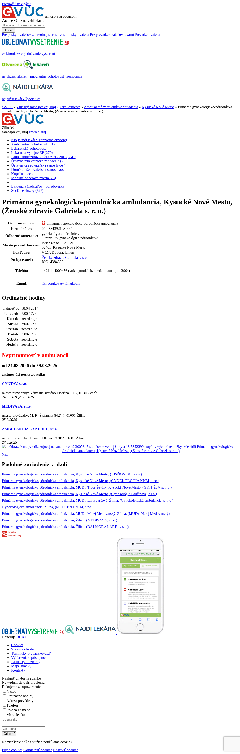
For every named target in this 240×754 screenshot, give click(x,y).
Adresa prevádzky (20, 701)
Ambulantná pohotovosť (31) (33, 144)
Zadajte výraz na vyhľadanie (23, 20)
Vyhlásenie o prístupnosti (29, 658)
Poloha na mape (18, 710)
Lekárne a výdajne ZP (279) (32, 153)
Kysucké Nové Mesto (158, 107)
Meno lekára (16, 715)
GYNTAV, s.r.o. (14, 384)
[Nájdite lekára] (90, 633)
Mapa (5, 454)
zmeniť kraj (37, 132)
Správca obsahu (23, 649)
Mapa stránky (21, 666)
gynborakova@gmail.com (61, 283)
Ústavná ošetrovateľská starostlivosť (38, 165)
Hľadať (8, 30)
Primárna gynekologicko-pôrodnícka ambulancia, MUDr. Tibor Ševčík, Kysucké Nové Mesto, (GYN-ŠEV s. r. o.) (87, 487)
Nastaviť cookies (65, 750)
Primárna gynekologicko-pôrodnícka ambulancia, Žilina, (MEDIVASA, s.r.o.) (59, 520)
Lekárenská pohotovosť (28, 148)
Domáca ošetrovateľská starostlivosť (38, 169)
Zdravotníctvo (70, 107)
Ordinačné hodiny (20, 696)
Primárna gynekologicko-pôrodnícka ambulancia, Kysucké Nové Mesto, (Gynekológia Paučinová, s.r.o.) (79, 494)
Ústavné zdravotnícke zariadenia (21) (38, 161)
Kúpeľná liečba (22, 174)
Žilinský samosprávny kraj (36, 107)
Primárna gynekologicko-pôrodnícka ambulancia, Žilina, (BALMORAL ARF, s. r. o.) (65, 527)
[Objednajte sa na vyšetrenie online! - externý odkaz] (33, 633)
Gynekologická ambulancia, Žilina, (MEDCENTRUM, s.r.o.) (47, 507)
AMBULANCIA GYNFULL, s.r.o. (30, 429)
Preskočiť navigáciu (16, 4)
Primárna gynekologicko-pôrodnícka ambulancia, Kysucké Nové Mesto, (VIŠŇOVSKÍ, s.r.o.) (72, 474)
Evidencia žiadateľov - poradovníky (37, 186)
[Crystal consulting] (11, 535)
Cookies (17, 645)
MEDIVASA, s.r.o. (17, 406)
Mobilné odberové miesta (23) (33, 178)
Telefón (12, 705)
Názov (11, 691)
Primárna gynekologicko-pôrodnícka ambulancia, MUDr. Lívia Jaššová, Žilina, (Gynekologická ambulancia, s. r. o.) (87, 500)
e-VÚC (7, 107)
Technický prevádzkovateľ (31, 653)
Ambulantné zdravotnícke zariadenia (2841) (43, 157)
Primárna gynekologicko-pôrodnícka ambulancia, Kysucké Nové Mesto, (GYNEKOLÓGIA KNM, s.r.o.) (80, 481)
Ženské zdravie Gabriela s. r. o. (65, 258)
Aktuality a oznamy (25, 662)
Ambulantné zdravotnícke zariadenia (111, 107)
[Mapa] (120, 449)
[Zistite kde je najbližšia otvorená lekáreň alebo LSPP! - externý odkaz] (140, 633)
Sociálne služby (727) (27, 191)
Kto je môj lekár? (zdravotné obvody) (39, 140)
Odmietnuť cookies (37, 750)
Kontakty (18, 670)
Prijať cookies (12, 750)
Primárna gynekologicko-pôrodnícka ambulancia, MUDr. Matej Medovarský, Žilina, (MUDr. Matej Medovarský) (86, 514)
